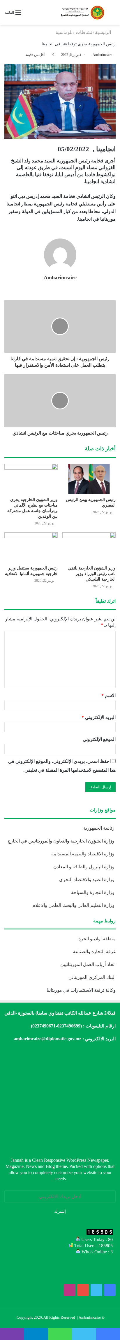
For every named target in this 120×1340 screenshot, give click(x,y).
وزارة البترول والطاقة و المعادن (84, 866)
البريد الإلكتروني (99, 717)
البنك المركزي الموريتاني (91, 977)
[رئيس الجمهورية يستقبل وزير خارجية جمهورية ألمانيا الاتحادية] (31, 547)
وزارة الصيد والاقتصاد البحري (87, 879)
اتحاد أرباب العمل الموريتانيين (88, 964)
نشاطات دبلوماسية (74, 32)
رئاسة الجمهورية (99, 828)
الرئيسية (103, 32)
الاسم (108, 695)
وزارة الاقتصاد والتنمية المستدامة (83, 853)
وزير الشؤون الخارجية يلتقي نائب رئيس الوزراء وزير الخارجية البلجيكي (92, 573)
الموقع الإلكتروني (99, 739)
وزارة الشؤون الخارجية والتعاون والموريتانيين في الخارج (62, 840)
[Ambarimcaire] (82, 12)
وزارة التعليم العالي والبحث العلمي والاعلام (74, 905)
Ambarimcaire (102, 55)
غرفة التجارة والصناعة (94, 951)
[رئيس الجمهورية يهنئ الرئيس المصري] (89, 479)
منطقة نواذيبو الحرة (97, 938)
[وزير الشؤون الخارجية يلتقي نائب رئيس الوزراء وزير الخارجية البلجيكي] (89, 547)
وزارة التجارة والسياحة (93, 892)
